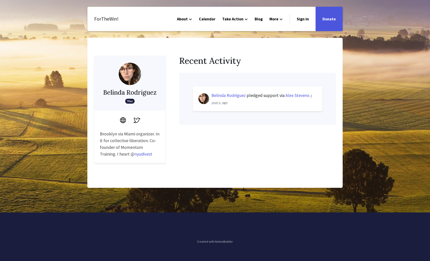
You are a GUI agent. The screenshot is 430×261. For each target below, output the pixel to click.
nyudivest (143, 154)
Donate (329, 18)
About (182, 18)
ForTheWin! (106, 19)
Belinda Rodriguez (228, 95)
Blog (259, 18)
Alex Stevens (297, 95)
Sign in (303, 18)
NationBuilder (224, 242)
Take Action (232, 18)
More (273, 18)
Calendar (207, 18)
